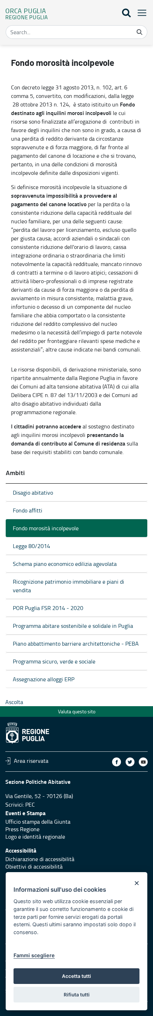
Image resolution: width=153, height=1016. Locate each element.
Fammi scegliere (34, 955)
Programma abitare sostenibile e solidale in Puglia (73, 626)
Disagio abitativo (33, 492)
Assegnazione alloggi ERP (43, 679)
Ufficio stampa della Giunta (37, 821)
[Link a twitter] (130, 761)
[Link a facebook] (116, 761)
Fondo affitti (27, 510)
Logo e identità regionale (35, 836)
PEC (30, 804)
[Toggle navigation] (139, 13)
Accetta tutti (76, 976)
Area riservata (31, 760)
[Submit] (139, 32)
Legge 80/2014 (31, 546)
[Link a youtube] (143, 761)
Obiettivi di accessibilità (34, 866)
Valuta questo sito (76, 711)
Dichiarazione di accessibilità (39, 859)
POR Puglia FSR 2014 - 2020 (48, 608)
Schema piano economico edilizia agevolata (65, 564)
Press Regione (22, 829)
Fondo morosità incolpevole (46, 528)
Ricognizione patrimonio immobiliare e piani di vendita (68, 586)
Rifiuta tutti (77, 994)
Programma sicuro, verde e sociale (54, 661)
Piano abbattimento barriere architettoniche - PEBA (76, 643)
